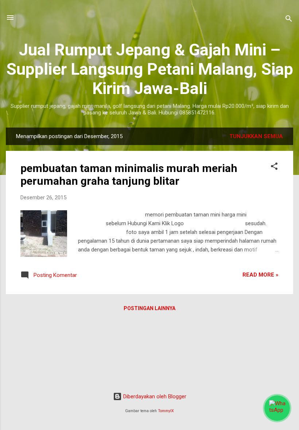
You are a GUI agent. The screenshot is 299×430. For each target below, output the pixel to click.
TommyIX (166, 410)
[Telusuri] (288, 20)
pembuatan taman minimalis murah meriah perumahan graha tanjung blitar (128, 174)
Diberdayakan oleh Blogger (154, 396)
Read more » (260, 274)
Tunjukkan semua (256, 136)
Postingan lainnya (149, 308)
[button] (274, 167)
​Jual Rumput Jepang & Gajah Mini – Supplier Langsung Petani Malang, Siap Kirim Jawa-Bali (149, 69)
